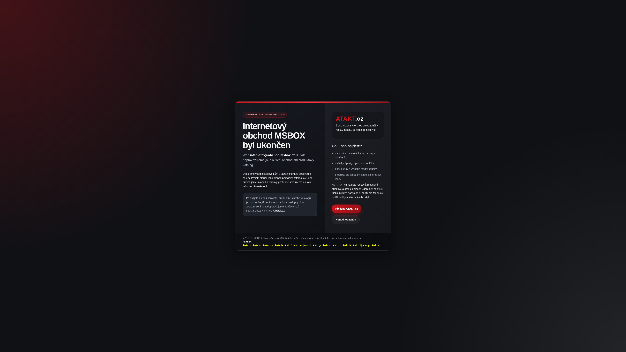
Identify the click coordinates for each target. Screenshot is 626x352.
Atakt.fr (288, 245)
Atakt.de (279, 245)
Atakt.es (298, 245)
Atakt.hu (327, 245)
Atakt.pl (366, 245)
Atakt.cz (247, 245)
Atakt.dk (347, 245)
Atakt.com (268, 245)
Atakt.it (307, 245)
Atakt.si (375, 245)
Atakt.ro (337, 245)
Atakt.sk (257, 245)
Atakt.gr (317, 245)
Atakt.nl (357, 245)
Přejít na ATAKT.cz (346, 208)
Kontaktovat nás (345, 219)
